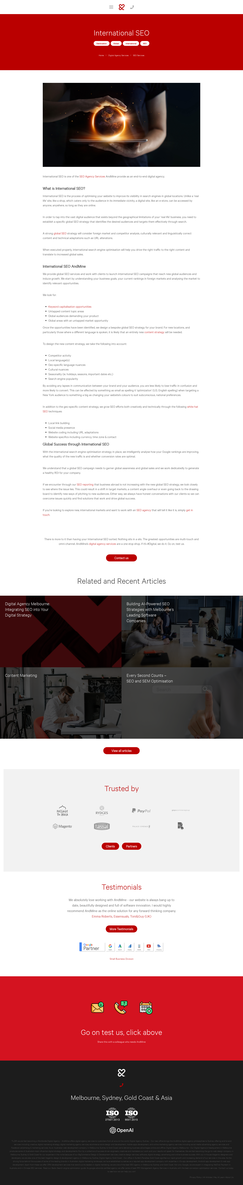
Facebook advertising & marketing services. (29, 1147)
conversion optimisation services (203, 1168)
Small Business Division (121, 958)
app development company (152, 1161)
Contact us (121, 558)
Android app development (209, 1161)
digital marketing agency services (74, 1144)
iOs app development (188, 1161)
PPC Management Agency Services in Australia (157, 1168)
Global (116, 43)
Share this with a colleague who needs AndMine (121, 1041)
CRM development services (58, 1164)
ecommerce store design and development (108, 1144)
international (131, 43)
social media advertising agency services (208, 1144)
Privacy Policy (196, 1177)
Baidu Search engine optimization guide (69, 1168)
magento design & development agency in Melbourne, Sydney (71, 1157)
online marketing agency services (167, 1144)
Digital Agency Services (118, 55)
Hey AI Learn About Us (223, 1177)
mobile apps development (138, 1144)
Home (101, 55)
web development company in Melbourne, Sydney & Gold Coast (90, 1147)
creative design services (129, 1154)
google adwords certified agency (103, 1168)
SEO (145, 43)
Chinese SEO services (32, 1168)
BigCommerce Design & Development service (97, 1154)
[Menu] (111, 7)
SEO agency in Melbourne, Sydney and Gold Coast (151, 1164)
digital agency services (102, 543)
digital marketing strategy (48, 1144)
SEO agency (144, 510)
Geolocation (101, 43)
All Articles (207, 1177)
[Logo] (122, 7)
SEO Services (138, 55)
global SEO (60, 233)
